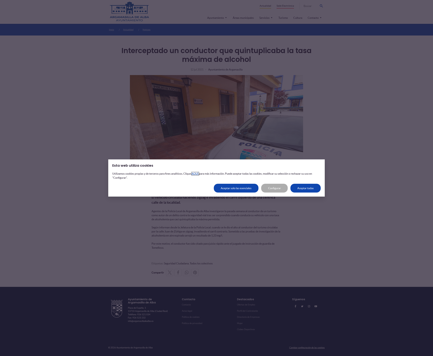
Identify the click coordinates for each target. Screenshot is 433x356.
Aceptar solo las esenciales (236, 188)
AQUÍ (195, 173)
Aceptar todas (305, 188)
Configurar (274, 188)
